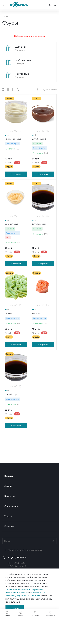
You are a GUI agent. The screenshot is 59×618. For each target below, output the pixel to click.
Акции (8, 486)
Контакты (9, 496)
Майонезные (23, 60)
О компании (11, 506)
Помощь (9, 526)
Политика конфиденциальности (25, 550)
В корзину (16, 174)
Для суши (21, 46)
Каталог (8, 476)
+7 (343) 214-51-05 (17, 557)
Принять (14, 608)
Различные (22, 73)
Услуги (8, 516)
